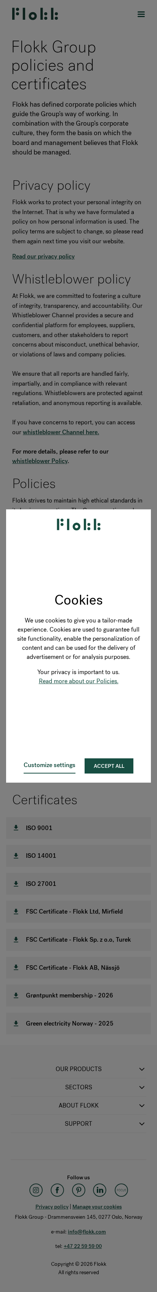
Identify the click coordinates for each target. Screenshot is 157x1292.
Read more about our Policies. (79, 681)
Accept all (109, 766)
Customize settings (49, 765)
